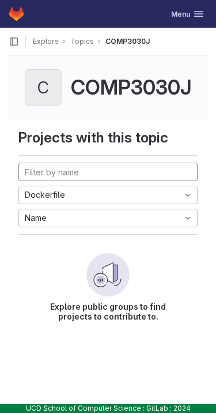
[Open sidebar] (14, 41)
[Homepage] (16, 13)
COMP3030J (127, 41)
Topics (82, 41)
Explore (46, 41)
